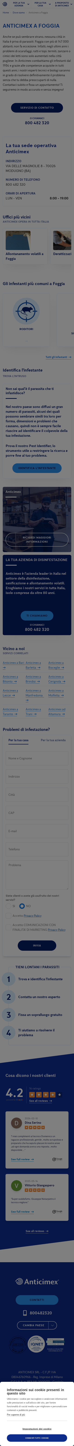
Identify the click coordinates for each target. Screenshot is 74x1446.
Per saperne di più (16, 1414)
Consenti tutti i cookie (37, 1438)
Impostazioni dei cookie (37, 1429)
